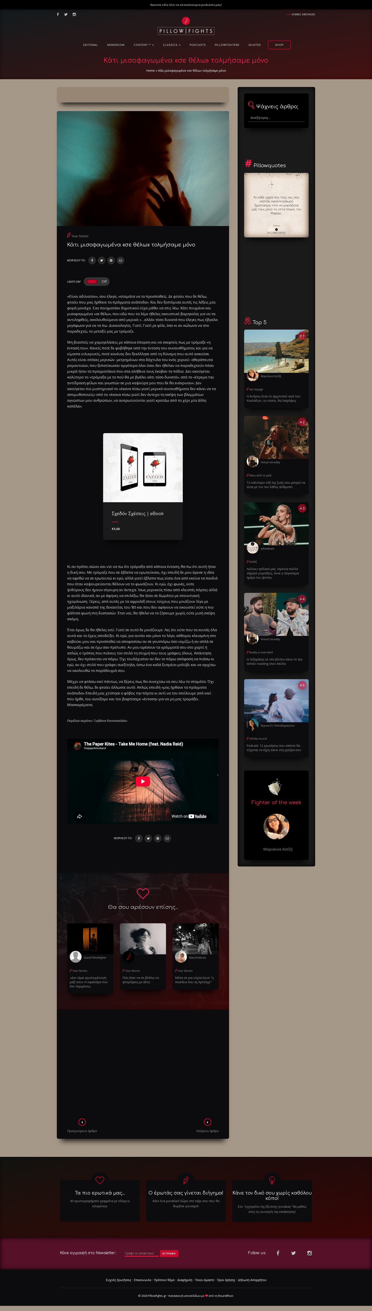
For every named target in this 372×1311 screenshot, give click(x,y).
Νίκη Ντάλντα (197, 957)
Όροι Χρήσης (226, 1280)
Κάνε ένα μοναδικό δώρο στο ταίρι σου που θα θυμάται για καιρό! (185, 1203)
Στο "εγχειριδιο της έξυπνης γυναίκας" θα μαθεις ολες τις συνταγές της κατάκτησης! (272, 1209)
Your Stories (79, 236)
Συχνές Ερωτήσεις (118, 1280)
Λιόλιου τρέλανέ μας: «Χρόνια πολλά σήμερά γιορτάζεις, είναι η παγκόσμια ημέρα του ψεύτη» (273, 573)
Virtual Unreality (270, 462)
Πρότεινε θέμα (164, 1280)
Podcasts (198, 45)
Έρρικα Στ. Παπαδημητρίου (278, 725)
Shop (279, 45)
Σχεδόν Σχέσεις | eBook (138, 513)
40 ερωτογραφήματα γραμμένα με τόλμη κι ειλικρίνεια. (100, 1203)
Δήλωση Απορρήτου (252, 1280)
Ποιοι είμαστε (204, 1280)
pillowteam (267, 548)
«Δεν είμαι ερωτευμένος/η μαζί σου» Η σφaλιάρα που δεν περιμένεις (89, 982)
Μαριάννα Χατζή (271, 376)
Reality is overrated (261, 652)
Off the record (258, 739)
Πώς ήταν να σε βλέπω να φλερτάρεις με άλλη (140, 980)
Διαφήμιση (184, 1280)
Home (150, 70)
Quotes (254, 45)
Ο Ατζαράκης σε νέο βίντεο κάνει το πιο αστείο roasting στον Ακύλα (274, 661)
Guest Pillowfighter (95, 957)
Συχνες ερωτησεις (303, 14)
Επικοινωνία (142, 1280)
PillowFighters (227, 45)
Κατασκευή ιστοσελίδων (185, 1296)
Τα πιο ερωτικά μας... (100, 1193)
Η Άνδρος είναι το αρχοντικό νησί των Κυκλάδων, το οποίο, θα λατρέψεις (274, 398)
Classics (170, 45)
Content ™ (143, 45)
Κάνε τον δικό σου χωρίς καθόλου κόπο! (272, 1195)
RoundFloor (225, 1296)
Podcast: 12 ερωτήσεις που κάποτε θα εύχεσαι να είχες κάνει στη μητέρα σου (274, 748)
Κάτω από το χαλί (260, 475)
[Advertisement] (143, 1065)
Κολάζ (253, 562)
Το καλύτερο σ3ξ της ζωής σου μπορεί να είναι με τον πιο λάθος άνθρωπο (276, 484)
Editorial (90, 45)
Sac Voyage (256, 389)
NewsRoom (116, 45)
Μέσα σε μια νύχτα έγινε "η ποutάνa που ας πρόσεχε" (194, 980)
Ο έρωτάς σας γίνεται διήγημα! (186, 1193)
